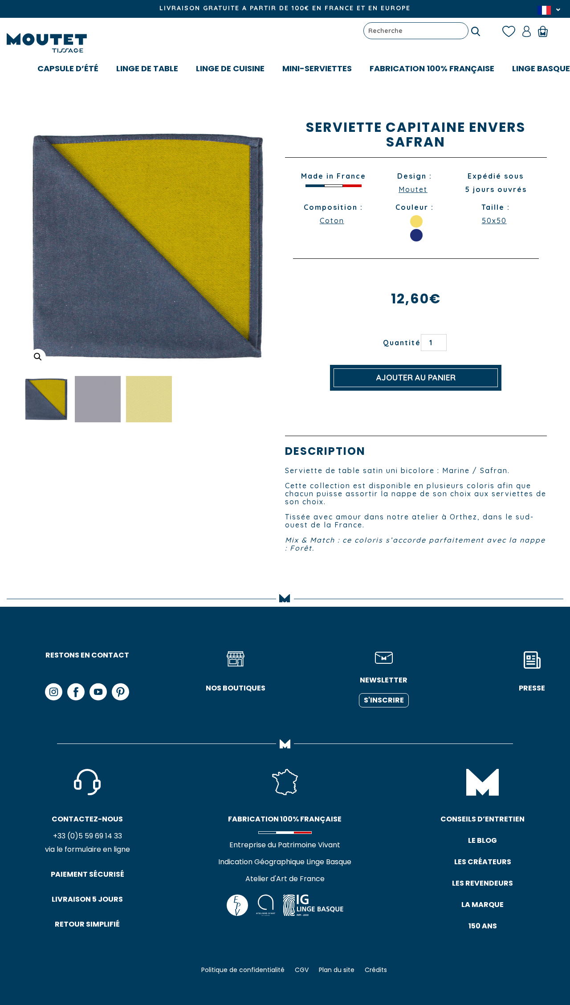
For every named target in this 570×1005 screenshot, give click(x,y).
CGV (302, 969)
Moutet (413, 189)
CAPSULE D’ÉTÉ (67, 68)
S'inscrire (384, 700)
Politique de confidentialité (243, 969)
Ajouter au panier (416, 377)
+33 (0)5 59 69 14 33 (87, 836)
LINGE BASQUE (541, 68)
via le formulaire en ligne (87, 849)
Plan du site (336, 969)
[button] (38, 357)
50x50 (494, 220)
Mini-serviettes (317, 68)
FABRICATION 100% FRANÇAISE (432, 68)
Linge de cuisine (230, 68)
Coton (332, 220)
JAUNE (416, 221)
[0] (547, 31)
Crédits (376, 969)
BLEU (416, 235)
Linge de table (147, 68)
